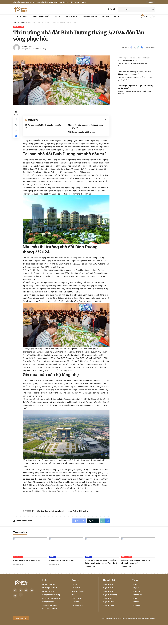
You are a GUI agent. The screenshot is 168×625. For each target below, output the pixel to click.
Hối (52, 511)
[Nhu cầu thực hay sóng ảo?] (66, 547)
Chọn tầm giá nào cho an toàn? (27, 560)
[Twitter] (111, 9)
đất (38, 511)
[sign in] (138, 17)
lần (56, 511)
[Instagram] (15, 596)
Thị (80, 511)
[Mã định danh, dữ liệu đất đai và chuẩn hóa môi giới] (138, 547)
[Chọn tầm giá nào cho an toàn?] (30, 547)
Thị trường (18, 26)
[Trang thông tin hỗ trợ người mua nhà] (20, 9)
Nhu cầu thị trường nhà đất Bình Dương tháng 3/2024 (85, 126)
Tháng (75, 511)
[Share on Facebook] (131, 47)
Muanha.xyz (27, 46)
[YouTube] (114, 9)
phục (64, 511)
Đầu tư (52, 556)
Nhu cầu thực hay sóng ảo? (61, 560)
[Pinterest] (26, 590)
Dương (47, 511)
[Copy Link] (138, 47)
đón (42, 511)
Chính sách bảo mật (148, 618)
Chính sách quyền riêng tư (58, 2)
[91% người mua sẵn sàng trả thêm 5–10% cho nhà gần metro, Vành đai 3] (102, 547)
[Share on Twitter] (134, 47)
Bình (34, 511)
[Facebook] (109, 9)
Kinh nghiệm (126, 556)
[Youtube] (32, 590)
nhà (59, 511)
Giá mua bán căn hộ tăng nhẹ (82, 132)
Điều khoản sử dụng (78, 2)
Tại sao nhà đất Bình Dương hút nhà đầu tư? (43, 126)
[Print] (141, 47)
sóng (70, 511)
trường (85, 511)
